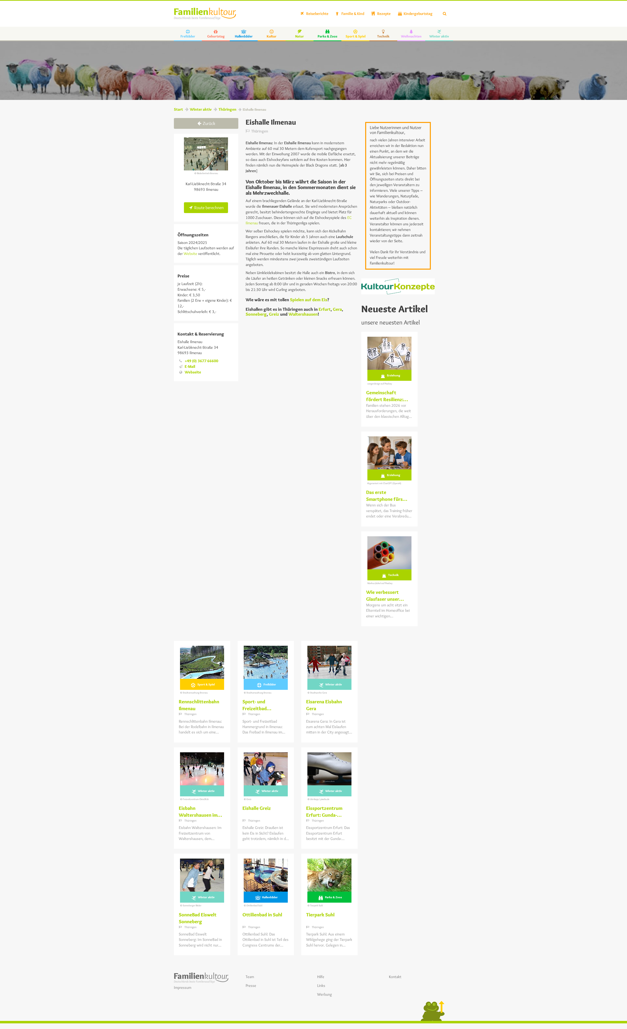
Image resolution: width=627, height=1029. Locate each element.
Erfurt (325, 309)
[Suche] (444, 14)
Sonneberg (256, 314)
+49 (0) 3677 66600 (201, 361)
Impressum (182, 987)
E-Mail (190, 366)
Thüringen (227, 109)
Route (208, 207)
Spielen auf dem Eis (308, 299)
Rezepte (383, 13)
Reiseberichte (316, 13)
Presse (251, 985)
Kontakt (395, 976)
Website (190, 253)
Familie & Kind (352, 13)
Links (321, 985)
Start (178, 109)
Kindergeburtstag (418, 13)
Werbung (324, 994)
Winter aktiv (201, 109)
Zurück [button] (208, 123)
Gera (337, 309)
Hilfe (320, 976)
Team (250, 976)
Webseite (193, 372)
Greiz (274, 314)
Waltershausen (303, 314)
